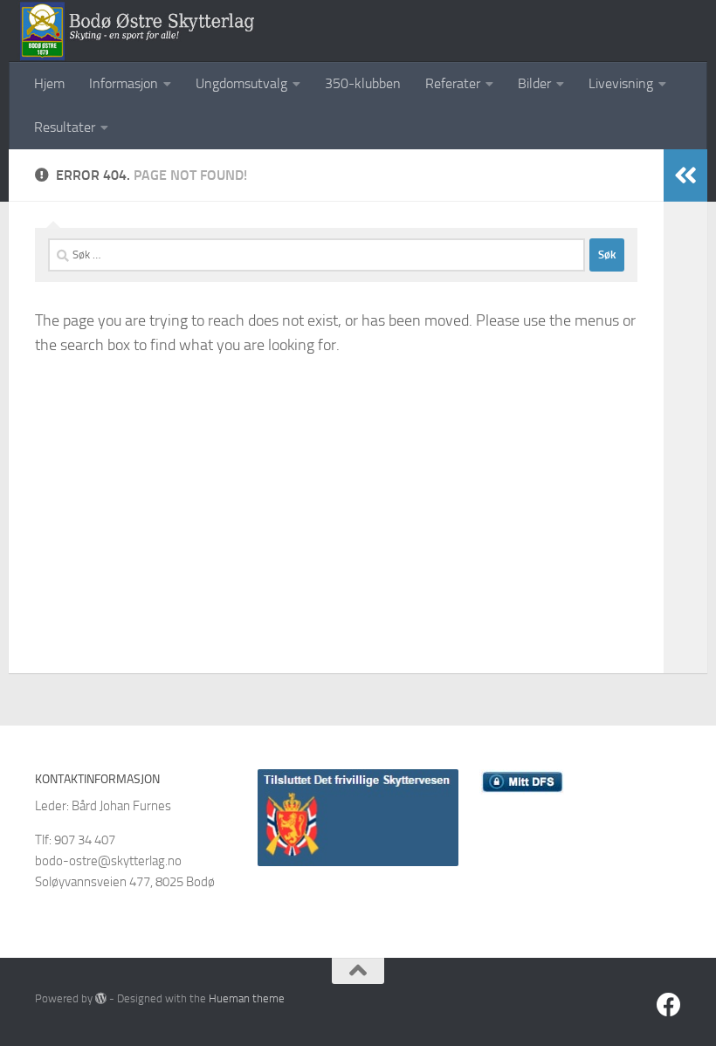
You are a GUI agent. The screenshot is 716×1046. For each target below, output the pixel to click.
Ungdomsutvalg (241, 83)
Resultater (64, 127)
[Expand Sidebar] (685, 175)
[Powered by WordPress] (101, 998)
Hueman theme (247, 998)
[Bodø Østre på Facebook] (669, 1005)
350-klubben (363, 83)
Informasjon (123, 83)
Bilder (534, 83)
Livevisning (621, 83)
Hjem (49, 83)
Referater (452, 83)
